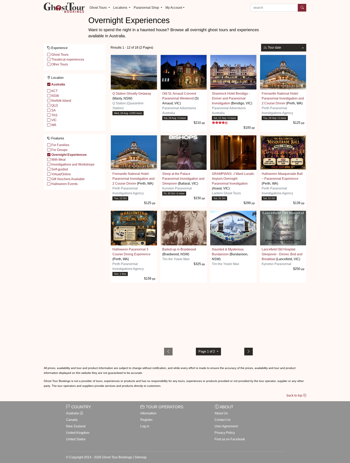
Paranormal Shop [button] (147, 7)
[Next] (248, 351)
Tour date (274, 47)
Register (146, 419)
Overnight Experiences (69, 154)
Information (148, 413)
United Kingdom (77, 432)
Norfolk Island (60, 100)
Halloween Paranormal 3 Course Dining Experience (131, 252)
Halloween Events (64, 184)
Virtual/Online (60, 174)
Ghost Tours (59, 54)
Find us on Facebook (229, 439)
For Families (59, 145)
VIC (53, 120)
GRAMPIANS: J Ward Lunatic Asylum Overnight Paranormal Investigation (233, 178)
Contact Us (222, 419)
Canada (72, 419)
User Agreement (226, 426)
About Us (221, 413)
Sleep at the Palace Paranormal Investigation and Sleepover (183, 178)
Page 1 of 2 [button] (207, 351)
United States (75, 439)
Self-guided (59, 169)
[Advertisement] (208, 314)
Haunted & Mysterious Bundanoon (228, 252)
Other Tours (59, 64)
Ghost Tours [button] (99, 7)
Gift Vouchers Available (67, 179)
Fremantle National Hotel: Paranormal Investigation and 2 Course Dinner (283, 98)
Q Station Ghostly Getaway (131, 93)
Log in (144, 426)
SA (53, 110)
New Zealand (75, 426)
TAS (54, 115)
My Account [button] (173, 7)
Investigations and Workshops (72, 164)
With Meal (58, 159)
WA (53, 125)
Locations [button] (120, 7)
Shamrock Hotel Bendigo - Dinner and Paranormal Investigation (231, 98)
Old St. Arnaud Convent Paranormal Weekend (179, 96)
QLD (54, 105)
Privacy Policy (224, 432)
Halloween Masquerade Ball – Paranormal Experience (282, 176)
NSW (54, 95)
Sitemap (140, 457)
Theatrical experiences (67, 59)
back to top (295, 395)
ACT (54, 91)
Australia (58, 84)
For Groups (58, 150)
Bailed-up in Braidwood (179, 249)
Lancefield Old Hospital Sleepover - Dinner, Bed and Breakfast (282, 254)
